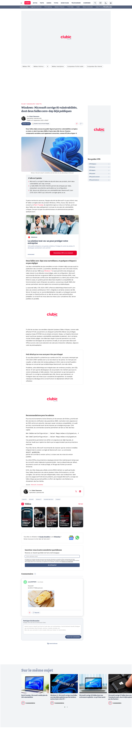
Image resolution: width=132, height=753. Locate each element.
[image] (41, 598)
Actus (35, 3)
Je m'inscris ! (52, 565)
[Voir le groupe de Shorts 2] (52, 529)
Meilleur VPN (26, 66)
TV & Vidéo (70, 7)
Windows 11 (48, 271)
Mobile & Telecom (59, 7)
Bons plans (65, 3)
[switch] (106, 3)
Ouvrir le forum (53, 643)
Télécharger (76, 3)
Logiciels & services (36, 7)
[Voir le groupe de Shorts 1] (50, 529)
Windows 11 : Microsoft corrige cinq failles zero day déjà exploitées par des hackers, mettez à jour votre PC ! (63, 697)
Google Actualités (44, 536)
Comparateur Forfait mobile (75, 66)
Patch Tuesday (38, 205)
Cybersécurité (24, 7)
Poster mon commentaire (73, 636)
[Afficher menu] (21, 3)
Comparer (86, 3)
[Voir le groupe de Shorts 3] (54, 529)
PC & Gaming (48, 7)
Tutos (56, 3)
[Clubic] (27, 3)
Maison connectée (88, 7)
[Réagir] (76, 123)
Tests (42, 3)
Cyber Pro (39, 104)
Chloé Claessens (34, 116)
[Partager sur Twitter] (128, 745)
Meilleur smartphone (58, 66)
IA (47, 66)
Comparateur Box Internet (94, 66)
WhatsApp (57, 536)
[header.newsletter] (100, 3)
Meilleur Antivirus (38, 66)
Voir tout (80, 504)
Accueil (23, 104)
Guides (49, 3)
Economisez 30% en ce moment (63, 253)
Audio (78, 7)
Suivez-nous (26, 123)
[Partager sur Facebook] (128, 740)
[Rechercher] (95, 3)
